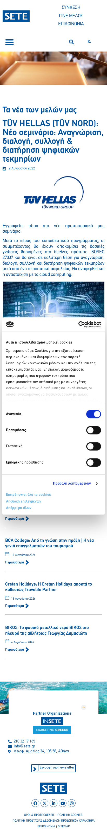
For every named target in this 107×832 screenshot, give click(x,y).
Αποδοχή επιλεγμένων (23, 502)
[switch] (93, 430)
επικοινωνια (46, 826)
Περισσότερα (15, 519)
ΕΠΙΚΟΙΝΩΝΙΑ (71, 24)
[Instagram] (72, 803)
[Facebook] (35, 803)
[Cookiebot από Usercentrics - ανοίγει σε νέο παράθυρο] (78, 324)
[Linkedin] (53, 803)
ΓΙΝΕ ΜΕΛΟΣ (71, 16)
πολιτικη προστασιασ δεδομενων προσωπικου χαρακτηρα (53, 820)
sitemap (64, 826)
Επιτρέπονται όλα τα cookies (28, 495)
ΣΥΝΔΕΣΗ (71, 7)
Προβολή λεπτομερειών (72, 484)
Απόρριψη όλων (18, 508)
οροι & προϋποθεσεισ (39, 815)
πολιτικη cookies (70, 815)
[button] (9, 42)
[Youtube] (62, 803)
